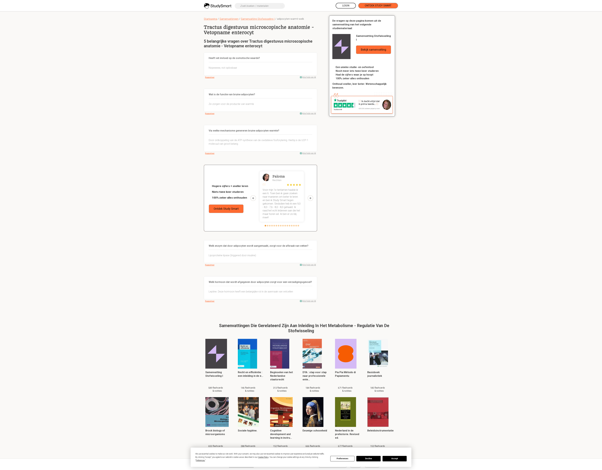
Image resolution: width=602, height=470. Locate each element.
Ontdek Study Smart (378, 5)
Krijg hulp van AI (309, 77)
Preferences (342, 458)
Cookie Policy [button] (263, 457)
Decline (368, 458)
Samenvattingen (228, 18)
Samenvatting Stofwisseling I (258, 18)
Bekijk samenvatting (373, 49)
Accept (394, 458)
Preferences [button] (200, 460)
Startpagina (210, 18)
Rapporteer (209, 77)
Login (345, 5)
